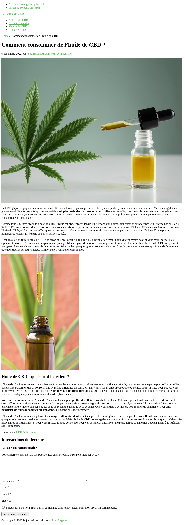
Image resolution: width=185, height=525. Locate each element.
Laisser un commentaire (58, 53)
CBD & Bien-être (26, 432)
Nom (5, 487)
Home (4, 35)
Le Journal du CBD (12, 13)
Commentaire (10, 481)
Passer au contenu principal (24, 7)
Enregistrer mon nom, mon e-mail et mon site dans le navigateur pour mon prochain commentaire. (61, 507)
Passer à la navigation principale (27, 4)
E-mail (6, 494)
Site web (6, 500)
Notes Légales (59, 520)
